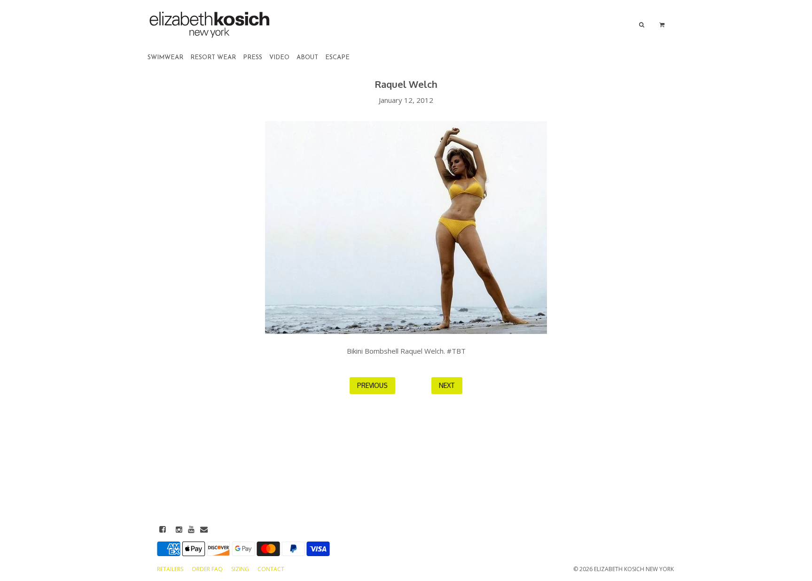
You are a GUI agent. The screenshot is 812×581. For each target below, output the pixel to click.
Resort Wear (213, 57)
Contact (271, 569)
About (307, 57)
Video (279, 57)
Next (447, 385)
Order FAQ (208, 569)
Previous (372, 385)
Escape (337, 57)
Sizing (240, 569)
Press (252, 57)
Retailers (171, 569)
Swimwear (165, 57)
